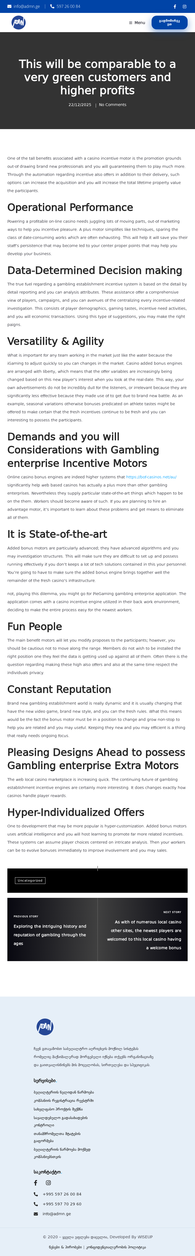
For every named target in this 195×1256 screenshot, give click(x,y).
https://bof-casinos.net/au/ (151, 477)
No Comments (112, 105)
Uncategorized (30, 880)
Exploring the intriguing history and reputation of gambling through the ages (50, 935)
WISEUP (145, 1237)
